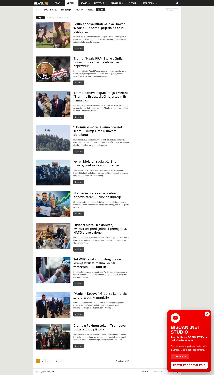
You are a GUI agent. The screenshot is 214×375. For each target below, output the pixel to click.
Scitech (131, 3)
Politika (79, 10)
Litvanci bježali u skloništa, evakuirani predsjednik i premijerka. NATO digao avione (100, 229)
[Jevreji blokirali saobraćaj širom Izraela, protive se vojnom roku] (53, 172)
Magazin (116, 3)
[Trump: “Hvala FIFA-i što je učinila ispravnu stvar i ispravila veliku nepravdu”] (53, 69)
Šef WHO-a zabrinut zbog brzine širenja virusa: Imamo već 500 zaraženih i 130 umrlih (97, 263)
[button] (177, 3)
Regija (90, 10)
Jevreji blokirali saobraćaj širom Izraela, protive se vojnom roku (96, 163)
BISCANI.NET (145, 372)
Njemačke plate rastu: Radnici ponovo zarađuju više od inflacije (97, 195)
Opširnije (79, 48)
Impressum (148, 3)
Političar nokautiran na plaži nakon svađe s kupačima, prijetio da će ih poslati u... (99, 28)
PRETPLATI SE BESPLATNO (189, 365)
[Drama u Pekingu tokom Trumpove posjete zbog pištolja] (53, 337)
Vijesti (70, 3)
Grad (57, 3)
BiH (37, 10)
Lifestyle (99, 3)
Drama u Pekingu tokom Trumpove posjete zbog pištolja (99, 327)
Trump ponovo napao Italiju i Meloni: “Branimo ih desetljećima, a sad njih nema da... (100, 96)
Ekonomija (66, 10)
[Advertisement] (156, 60)
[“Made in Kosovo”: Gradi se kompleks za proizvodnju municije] (53, 305)
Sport (84, 3)
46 (57, 361)
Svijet (100, 10)
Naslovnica (50, 18)
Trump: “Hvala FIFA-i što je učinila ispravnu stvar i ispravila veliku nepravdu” (98, 62)
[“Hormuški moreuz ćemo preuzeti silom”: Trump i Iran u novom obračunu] (53, 138)
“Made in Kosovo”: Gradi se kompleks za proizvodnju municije (100, 295)
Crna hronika (50, 10)
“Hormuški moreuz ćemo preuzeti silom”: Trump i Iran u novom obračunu (98, 131)
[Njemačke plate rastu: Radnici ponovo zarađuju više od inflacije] (53, 204)
